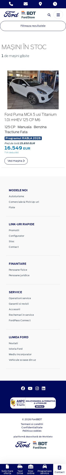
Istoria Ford (16, 349)
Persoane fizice (18, 270)
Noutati (13, 343)
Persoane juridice (19, 275)
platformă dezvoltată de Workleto (33, 436)
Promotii (14, 230)
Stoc (11, 241)
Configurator (16, 236)
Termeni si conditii (32, 424)
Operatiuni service (20, 298)
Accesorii (14, 309)
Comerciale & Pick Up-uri (24, 202)
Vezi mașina (15, 160)
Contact (14, 247)
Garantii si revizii (19, 304)
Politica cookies (32, 431)
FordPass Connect (20, 320)
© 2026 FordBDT (32, 419)
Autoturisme (16, 196)
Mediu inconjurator (20, 354)
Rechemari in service (21, 315)
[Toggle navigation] (58, 14)
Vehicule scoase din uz (22, 360)
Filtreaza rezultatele (33, 25)
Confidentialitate (32, 427)
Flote (12, 207)
